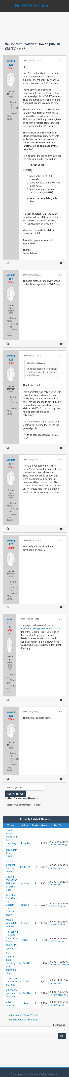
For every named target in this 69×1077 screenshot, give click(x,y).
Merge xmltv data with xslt (11, 923)
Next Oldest (14, 798)
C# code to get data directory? (12, 993)
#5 (60, 540)
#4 (60, 460)
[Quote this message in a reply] (61, 263)
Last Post (52, 845)
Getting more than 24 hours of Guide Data (11, 883)
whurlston (10, 623)
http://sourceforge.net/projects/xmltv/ (40, 628)
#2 (60, 275)
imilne (25, 940)
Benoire (25, 904)
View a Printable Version (25, 1015)
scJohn (25, 883)
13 (35, 940)
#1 (60, 61)
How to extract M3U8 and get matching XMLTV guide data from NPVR (11, 843)
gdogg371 (24, 866)
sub (59, 868)
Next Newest (29, 798)
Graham (24, 923)
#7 (60, 712)
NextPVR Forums (32, 5)
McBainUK (24, 963)
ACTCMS (25, 981)
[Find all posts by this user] (7, 263)
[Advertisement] (34, 23)
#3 (60, 355)
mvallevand (63, 965)
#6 (60, 619)
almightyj (25, 843)
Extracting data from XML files (11, 981)
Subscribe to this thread (25, 1019)
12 (35, 866)
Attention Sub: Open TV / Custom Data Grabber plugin (11, 905)
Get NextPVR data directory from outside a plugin (11, 963)
